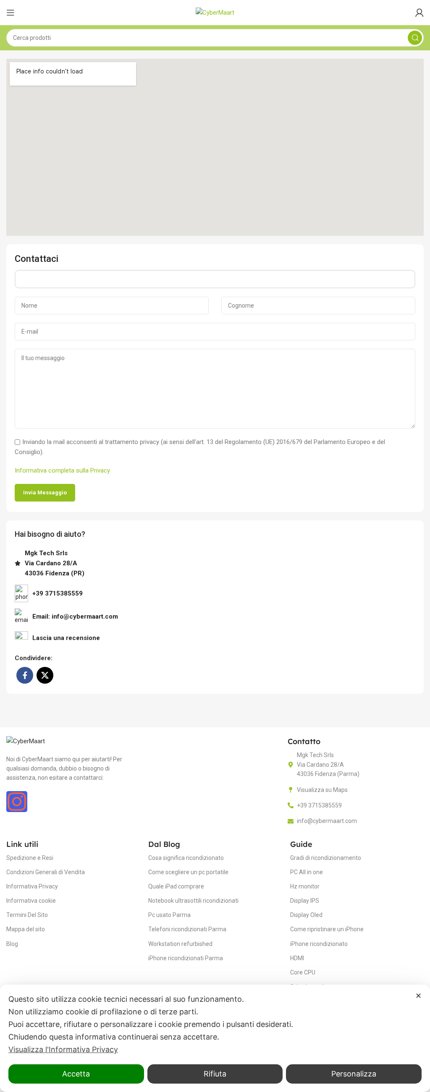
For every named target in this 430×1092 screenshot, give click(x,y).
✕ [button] (418, 995)
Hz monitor (305, 886)
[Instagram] (16, 801)
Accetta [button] (76, 1073)
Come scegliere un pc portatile (188, 872)
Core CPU (302, 972)
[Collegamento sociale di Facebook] (24, 675)
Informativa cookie (31, 900)
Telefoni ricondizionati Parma (187, 929)
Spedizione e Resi (29, 857)
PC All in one (306, 872)
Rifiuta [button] (215, 1073)
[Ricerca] (415, 38)
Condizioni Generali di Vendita (45, 872)
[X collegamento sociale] (45, 675)
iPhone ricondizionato (319, 943)
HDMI (297, 958)
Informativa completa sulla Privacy (62, 470)
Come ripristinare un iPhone (327, 929)
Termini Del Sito (27, 915)
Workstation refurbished (180, 943)
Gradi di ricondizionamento (325, 857)
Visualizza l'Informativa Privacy (63, 1049)
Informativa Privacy (32, 886)
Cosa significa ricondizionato (186, 857)
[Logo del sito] (215, 12)
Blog (12, 943)
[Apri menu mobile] (10, 12)
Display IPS (304, 900)
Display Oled (306, 915)
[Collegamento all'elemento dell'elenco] (215, 638)
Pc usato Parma (169, 915)
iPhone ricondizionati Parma (185, 958)
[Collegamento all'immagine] (25, 741)
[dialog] (215, 1038)
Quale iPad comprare (176, 886)
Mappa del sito (25, 929)
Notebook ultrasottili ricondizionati (193, 900)
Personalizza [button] (353, 1073)
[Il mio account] (419, 12)
